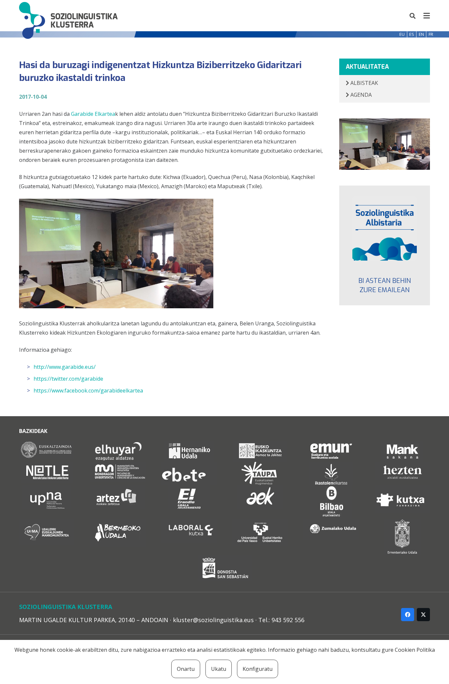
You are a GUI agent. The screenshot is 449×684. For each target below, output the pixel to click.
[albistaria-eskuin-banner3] (384, 228)
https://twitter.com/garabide (68, 378)
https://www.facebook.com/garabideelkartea (88, 390)
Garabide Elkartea (93, 113)
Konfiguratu (257, 668)
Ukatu (218, 668)
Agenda (360, 94)
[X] (423, 614)
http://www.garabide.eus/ (65, 366)
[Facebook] (407, 614)
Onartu (186, 668)
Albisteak (363, 83)
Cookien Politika (415, 649)
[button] (412, 16)
